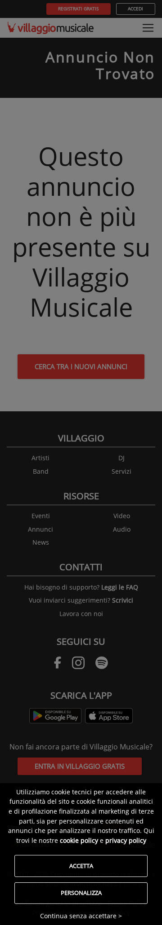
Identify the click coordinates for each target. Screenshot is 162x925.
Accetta (81, 866)
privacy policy (125, 840)
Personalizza (81, 893)
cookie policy (79, 840)
